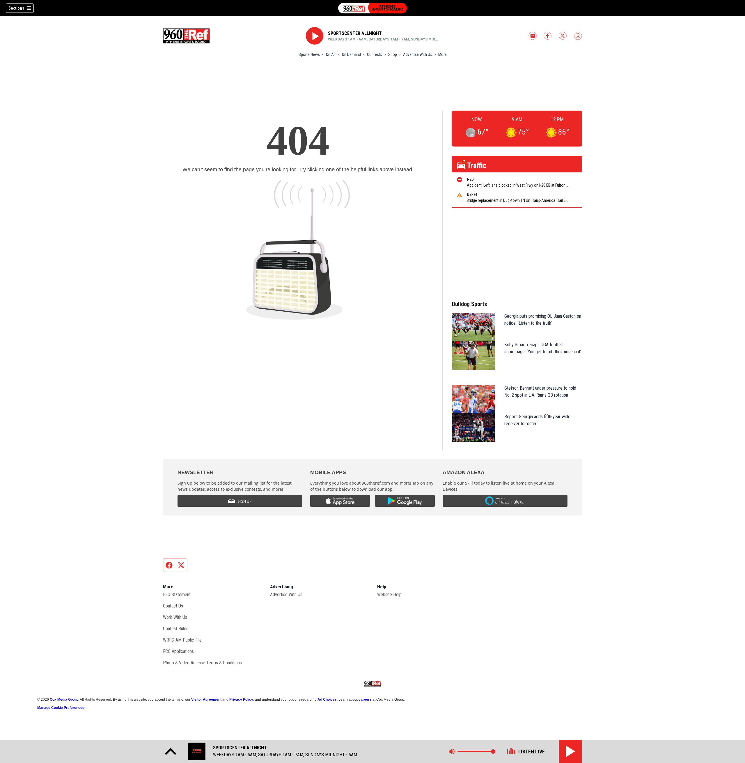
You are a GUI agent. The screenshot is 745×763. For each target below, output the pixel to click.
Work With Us (175, 617)
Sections (16, 8)
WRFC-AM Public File (182, 640)
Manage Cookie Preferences (60, 708)
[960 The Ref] (372, 8)
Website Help (389, 594)
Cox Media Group (64, 699)
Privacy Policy (241, 699)
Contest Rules (175, 628)
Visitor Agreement (206, 699)
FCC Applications (178, 651)
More (442, 54)
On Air (331, 54)
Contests (374, 54)
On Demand (351, 54)
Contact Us (173, 606)
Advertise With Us (417, 54)
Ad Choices (327, 699)
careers (365, 699)
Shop (392, 54)
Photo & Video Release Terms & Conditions (202, 662)
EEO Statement (177, 594)
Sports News (309, 54)
